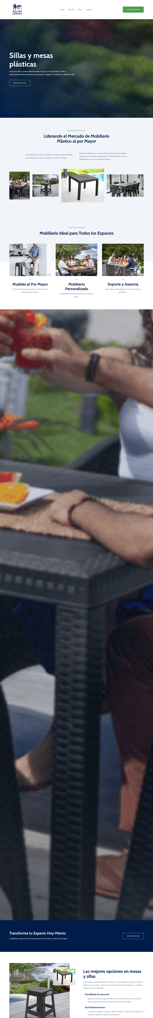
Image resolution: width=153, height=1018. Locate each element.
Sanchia (127, 985)
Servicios (71, 9)
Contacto (89, 9)
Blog (80, 9)
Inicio (62, 9)
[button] (133, 10)
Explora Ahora (133, 936)
